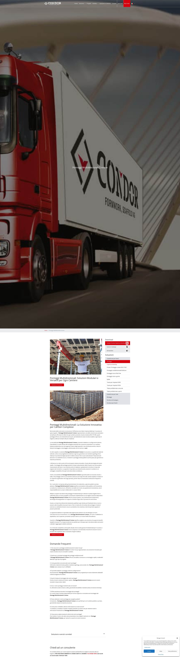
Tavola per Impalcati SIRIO (114, 382)
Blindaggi (109, 397)
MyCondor (127, 3)
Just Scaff (120, 3)
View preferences (172, 651)
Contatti (114, 3)
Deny (161, 651)
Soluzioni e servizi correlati (61, 634)
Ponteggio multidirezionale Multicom (116, 370)
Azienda (94, 3)
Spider (108, 379)
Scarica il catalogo (111, 347)
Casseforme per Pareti (113, 358)
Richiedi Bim (110, 350)
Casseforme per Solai (112, 394)
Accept (149, 651)
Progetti (89, 3)
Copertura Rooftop (112, 364)
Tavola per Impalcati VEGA (114, 385)
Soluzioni (81, 3)
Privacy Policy (160, 654)
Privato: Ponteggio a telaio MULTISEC (117, 367)
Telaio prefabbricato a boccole (115, 388)
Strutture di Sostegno (112, 400)
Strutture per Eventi (112, 403)
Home (76, 3)
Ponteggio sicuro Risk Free (114, 373)
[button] (177, 638)
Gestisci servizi (147, 647)
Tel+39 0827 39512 (92, 653)
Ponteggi (109, 361)
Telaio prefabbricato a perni (114, 391)
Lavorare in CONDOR (105, 3)
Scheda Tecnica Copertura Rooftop (116, 343)
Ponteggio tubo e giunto (113, 376)
